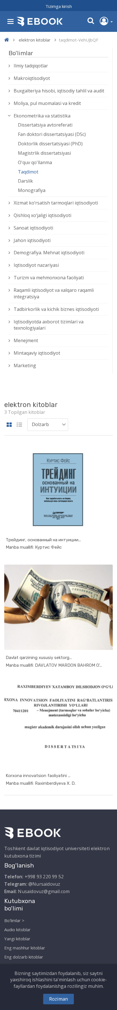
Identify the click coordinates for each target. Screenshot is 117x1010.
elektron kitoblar (35, 40)
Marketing (25, 365)
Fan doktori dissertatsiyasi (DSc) (52, 134)
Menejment (26, 340)
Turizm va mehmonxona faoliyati (49, 277)
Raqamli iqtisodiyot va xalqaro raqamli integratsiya (54, 293)
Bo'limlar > (14, 920)
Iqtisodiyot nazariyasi (36, 265)
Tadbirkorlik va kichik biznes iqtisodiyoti (56, 309)
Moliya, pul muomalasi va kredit (47, 103)
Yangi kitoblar (17, 938)
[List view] (19, 425)
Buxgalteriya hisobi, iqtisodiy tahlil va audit (59, 91)
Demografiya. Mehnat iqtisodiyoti (49, 252)
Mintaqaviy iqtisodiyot (37, 353)
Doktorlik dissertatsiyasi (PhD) (50, 144)
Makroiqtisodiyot (32, 78)
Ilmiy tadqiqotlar (31, 66)
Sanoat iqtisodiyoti (33, 228)
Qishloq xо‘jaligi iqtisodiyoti (42, 215)
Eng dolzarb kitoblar (23, 957)
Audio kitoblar (17, 929)
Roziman (58, 999)
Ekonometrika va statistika (42, 116)
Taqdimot (28, 172)
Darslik (25, 181)
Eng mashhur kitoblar (24, 948)
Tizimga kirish (58, 6)
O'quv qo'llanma (35, 162)
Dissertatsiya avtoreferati (45, 125)
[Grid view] (9, 425)
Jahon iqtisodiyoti (32, 240)
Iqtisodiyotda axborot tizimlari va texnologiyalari (48, 325)
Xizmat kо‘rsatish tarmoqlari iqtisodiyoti (56, 203)
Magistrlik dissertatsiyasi (44, 153)
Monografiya (31, 190)
